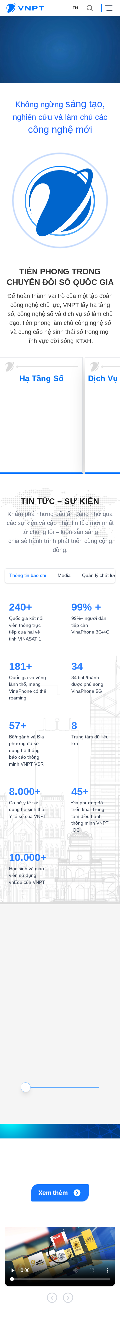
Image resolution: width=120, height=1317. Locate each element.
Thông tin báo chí (26, 575)
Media (62, 575)
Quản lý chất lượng (97, 575)
